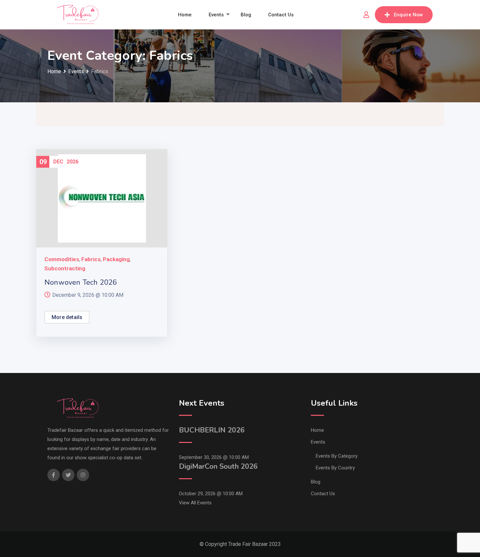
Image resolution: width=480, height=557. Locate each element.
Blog (246, 15)
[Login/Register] (366, 14)
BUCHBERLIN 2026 (212, 430)
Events (216, 15)
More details (67, 317)
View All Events (195, 503)
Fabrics (91, 259)
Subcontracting (64, 268)
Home (185, 15)
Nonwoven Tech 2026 (80, 282)
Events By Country (335, 468)
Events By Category (337, 456)
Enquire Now (408, 15)
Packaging (116, 259)
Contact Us (281, 15)
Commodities (61, 259)
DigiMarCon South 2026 (218, 466)
